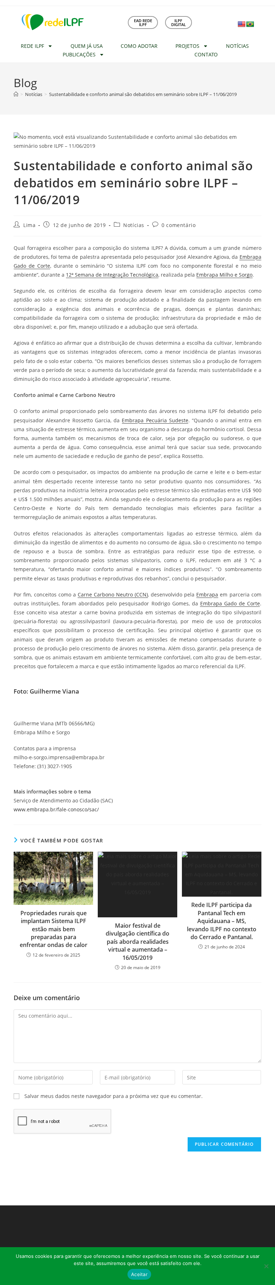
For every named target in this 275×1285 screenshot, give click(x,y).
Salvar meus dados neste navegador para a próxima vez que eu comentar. (113, 1096)
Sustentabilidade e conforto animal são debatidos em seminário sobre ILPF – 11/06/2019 (143, 94)
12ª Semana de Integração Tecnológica (112, 274)
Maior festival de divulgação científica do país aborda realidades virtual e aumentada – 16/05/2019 (137, 942)
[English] (242, 24)
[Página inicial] (16, 94)
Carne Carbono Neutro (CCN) (113, 594)
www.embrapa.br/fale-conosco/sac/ (56, 809)
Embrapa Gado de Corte (230, 603)
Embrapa (207, 594)
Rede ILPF (32, 45)
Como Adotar (139, 45)
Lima (29, 225)
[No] (266, 1266)
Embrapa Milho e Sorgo (224, 274)
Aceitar (139, 1274)
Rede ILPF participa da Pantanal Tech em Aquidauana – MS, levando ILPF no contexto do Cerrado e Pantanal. (221, 921)
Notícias (237, 45)
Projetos (187, 45)
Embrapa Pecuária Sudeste (155, 420)
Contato (206, 54)
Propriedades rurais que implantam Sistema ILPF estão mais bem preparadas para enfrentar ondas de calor (53, 929)
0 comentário (178, 225)
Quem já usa (87, 45)
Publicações (79, 54)
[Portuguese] (250, 24)
